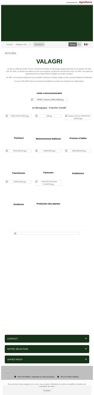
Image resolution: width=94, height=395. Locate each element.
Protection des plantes (48, 204)
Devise (72, 44)
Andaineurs (78, 173)
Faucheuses (18, 173)
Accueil (9, 44)
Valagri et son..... (22, 44)
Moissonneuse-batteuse (48, 139)
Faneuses (48, 172)
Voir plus (38, 44)
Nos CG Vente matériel (69, 377)
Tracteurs (19, 138)
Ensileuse (19, 204)
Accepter (47, 390)
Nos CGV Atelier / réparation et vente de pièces (36, 377)
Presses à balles (78, 138)
